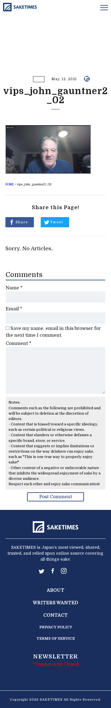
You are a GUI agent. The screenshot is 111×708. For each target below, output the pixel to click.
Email (14, 308)
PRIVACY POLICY (55, 627)
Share (22, 222)
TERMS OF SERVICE (55, 638)
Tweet (56, 222)
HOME (9, 184)
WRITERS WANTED (55, 602)
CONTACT (55, 615)
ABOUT (55, 590)
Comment (18, 343)
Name (14, 288)
